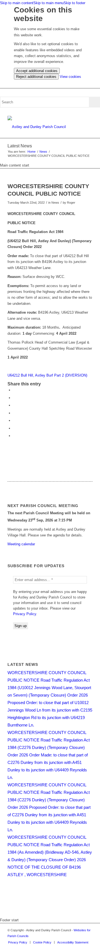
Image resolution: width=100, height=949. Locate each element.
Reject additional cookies (36, 77)
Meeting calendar (21, 544)
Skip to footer (74, 3)
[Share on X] (14, 398)
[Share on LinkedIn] (14, 413)
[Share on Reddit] (14, 428)
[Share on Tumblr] (14, 420)
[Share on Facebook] (14, 390)
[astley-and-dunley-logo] (42, 127)
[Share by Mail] (14, 436)
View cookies (70, 77)
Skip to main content (16, 3)
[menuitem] (17, 942)
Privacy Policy (24, 614)
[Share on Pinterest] (14, 405)
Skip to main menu (48, 3)
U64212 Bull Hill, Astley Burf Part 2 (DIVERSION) (47, 375)
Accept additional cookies (37, 71)
